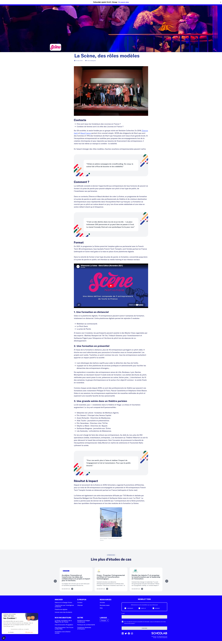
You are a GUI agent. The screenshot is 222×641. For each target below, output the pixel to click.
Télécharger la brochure (111, 336)
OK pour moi (29, 632)
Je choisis (11, 632)
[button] (4, 638)
